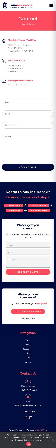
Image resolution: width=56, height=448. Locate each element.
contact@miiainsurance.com (20, 80)
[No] (52, 439)
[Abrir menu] (51, 5)
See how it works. (28, 318)
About (28, 344)
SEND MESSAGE (28, 167)
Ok (28, 444)
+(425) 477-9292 (16, 60)
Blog (28, 353)
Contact (28, 357)
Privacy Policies (15, 430)
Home (23, 24)
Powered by (37, 430)
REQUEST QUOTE (28, 272)
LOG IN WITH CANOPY (28, 311)
